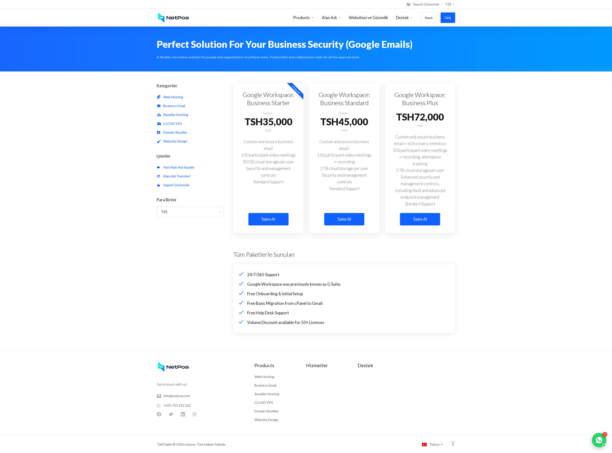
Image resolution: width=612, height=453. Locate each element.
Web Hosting (172, 97)
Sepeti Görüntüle (175, 185)
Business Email (173, 106)
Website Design (174, 141)
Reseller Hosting (175, 115)
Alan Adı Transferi (176, 176)
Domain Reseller (174, 132)
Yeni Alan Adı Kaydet (178, 167)
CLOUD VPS (172, 123)
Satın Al (268, 219)
